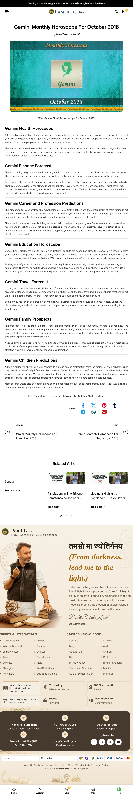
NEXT (116, 425)
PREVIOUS (19, 425)
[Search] (116, 11)
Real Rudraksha (45, 668)
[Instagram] (110, 742)
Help (71, 657)
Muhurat (108, 673)
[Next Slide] (129, 3)
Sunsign (10, 481)
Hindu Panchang (112, 662)
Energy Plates (10, 651)
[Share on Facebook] (83, 405)
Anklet (40, 640)
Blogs (72, 646)
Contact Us (75, 651)
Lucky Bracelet (11, 640)
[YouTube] (118, 742)
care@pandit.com (65, 741)
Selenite (7, 662)
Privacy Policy (77, 662)
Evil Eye (41, 651)
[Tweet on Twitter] (94, 405)
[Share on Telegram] (83, 411)
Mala (39, 662)
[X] (102, 742)
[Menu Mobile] (8, 11)
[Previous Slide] (3, 3)
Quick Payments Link (81, 673)
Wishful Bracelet (12, 646)
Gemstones (43, 657)
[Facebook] (94, 742)
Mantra (107, 668)
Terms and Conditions (81, 668)
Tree (5, 657)
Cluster (41, 646)
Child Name (109, 657)
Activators (8, 673)
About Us (74, 640)
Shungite (8, 668)
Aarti (106, 646)
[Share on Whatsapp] (94, 411)
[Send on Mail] (104, 411)
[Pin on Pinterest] (104, 405)
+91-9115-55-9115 (106, 724)
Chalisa (107, 651)
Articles (107, 640)
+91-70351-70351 (65, 724)
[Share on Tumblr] (115, 405)
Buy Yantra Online (47, 673)
